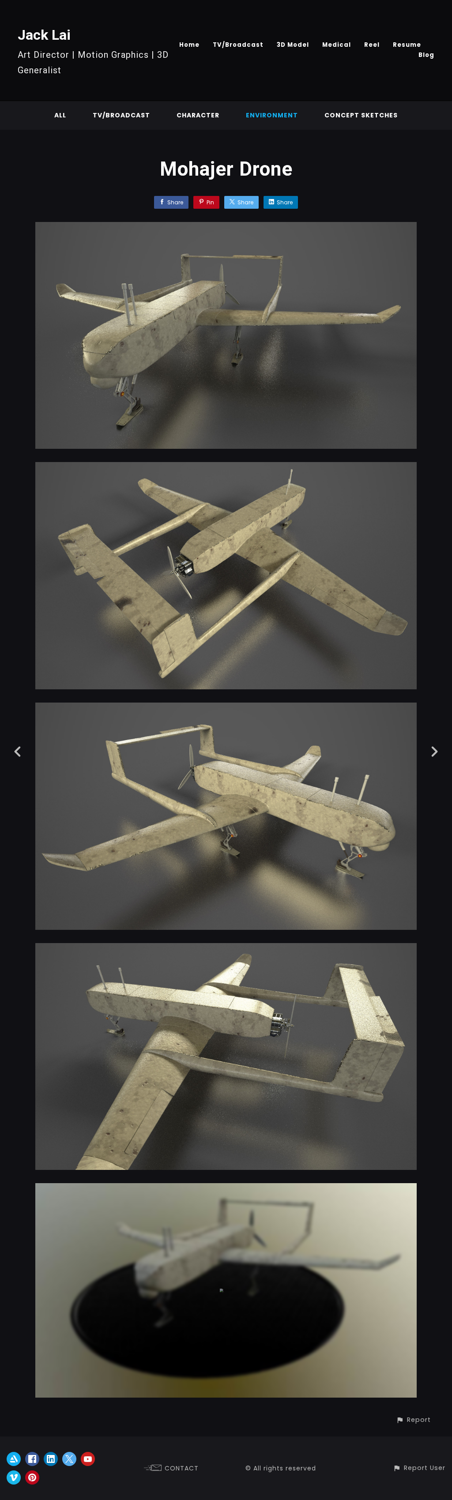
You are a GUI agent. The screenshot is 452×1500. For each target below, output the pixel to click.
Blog (426, 55)
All (60, 115)
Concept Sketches (361, 115)
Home (189, 45)
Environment (272, 115)
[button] (413, 1420)
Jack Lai (44, 34)
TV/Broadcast (238, 45)
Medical (336, 45)
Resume (407, 45)
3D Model (293, 45)
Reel (372, 45)
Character (198, 115)
